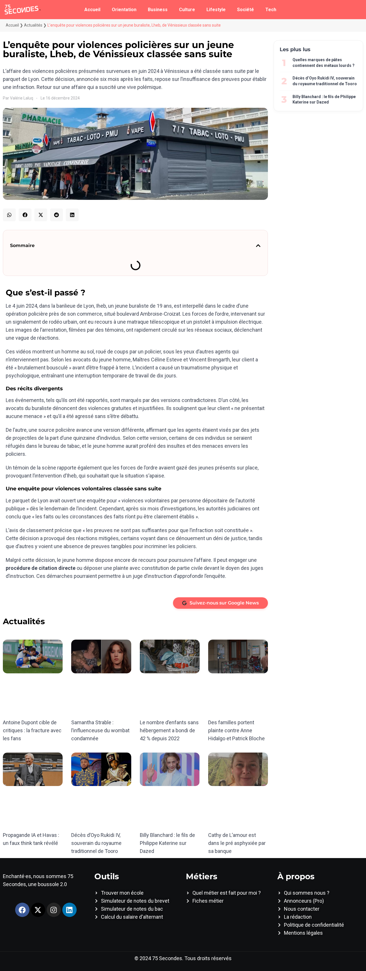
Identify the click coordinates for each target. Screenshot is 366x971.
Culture (187, 9)
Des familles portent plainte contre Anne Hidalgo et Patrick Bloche (236, 730)
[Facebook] (22, 910)
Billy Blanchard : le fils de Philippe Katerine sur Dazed (167, 843)
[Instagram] (54, 910)
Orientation (124, 9)
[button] (9, 214)
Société (245, 9)
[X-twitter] (38, 910)
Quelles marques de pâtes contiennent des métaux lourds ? (324, 62)
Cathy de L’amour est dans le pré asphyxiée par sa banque (237, 843)
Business (158, 9)
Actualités (33, 25)
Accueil (92, 9)
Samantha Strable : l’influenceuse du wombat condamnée (100, 730)
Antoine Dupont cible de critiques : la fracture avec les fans (32, 730)
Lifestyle (216, 9)
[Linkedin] (69, 910)
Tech (270, 9)
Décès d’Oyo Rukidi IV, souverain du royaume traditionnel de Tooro (96, 843)
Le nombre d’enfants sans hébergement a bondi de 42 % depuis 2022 (169, 730)
